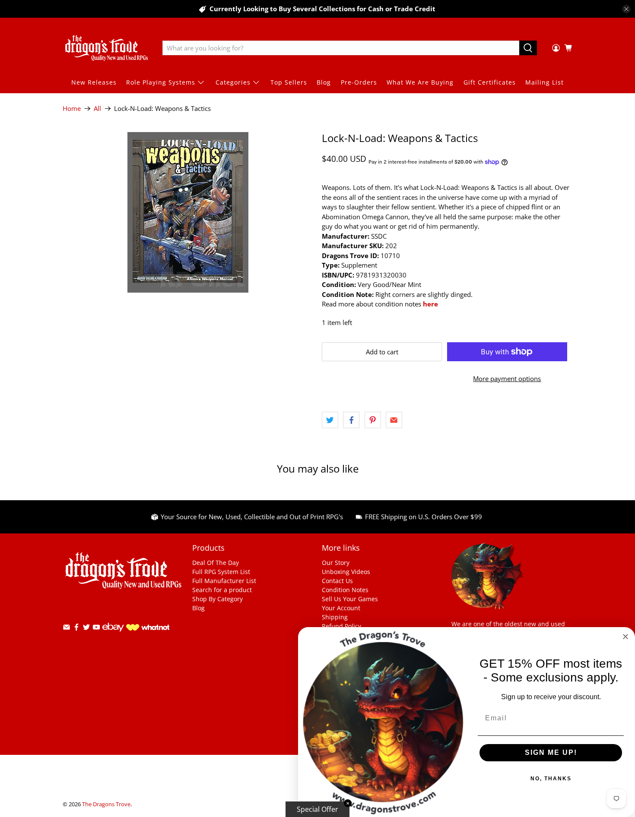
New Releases (94, 82)
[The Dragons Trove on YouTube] (96, 629)
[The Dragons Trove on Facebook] (76, 629)
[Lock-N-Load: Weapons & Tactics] (188, 212)
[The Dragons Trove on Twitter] (86, 629)
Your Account (341, 608)
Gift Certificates (490, 82)
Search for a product (222, 590)
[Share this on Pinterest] (373, 420)
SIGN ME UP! (551, 752)
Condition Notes (345, 590)
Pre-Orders (359, 82)
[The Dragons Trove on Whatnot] (147, 628)
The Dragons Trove (106, 804)
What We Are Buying (420, 82)
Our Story (335, 562)
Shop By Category (217, 599)
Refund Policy (341, 626)
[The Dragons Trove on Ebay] (113, 635)
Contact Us (337, 581)
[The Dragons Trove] (106, 48)
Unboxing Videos (346, 572)
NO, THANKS (551, 779)
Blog (324, 82)
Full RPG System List (221, 572)
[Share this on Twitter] (330, 420)
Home (72, 108)
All (97, 108)
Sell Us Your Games (350, 599)
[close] (626, 9)
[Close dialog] (625, 636)
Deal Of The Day (215, 562)
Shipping (335, 617)
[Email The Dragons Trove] (66, 629)
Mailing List (544, 82)
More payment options (507, 378)
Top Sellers (288, 82)
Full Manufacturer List (224, 581)
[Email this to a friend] (394, 420)
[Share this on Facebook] (351, 420)
